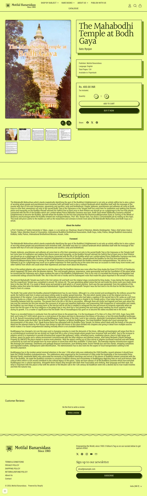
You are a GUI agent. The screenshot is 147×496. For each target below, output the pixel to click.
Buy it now (109, 110)
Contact (8, 478)
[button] (135, 6)
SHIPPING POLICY (12, 468)
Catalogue (73, 8)
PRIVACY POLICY (12, 465)
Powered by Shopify (35, 486)
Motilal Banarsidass (19, 486)
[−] (96, 96)
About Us (9, 475)
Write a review (73, 412)
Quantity (82, 96)
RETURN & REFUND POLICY (16, 472)
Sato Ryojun (85, 49)
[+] (106, 96)
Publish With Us (98, 3)
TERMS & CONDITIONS (14, 462)
